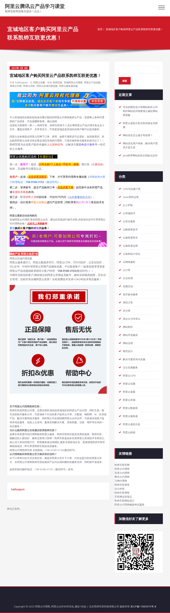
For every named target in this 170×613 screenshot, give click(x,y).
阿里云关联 (29, 85)
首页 (99, 29)
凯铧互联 (57, 82)
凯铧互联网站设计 (124, 500)
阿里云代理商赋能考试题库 (129, 504)
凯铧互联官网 (122, 464)
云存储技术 (129, 213)
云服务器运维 (130, 245)
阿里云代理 (16, 85)
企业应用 (128, 278)
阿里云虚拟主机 (131, 424)
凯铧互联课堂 (122, 484)
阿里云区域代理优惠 (47, 85)
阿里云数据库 (130, 408)
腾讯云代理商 (122, 476)
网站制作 (128, 326)
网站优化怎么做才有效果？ (138, 135)
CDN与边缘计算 (131, 188)
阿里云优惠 (39, 82)
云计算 (126, 270)
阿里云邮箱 (129, 432)
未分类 (126, 310)
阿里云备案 (129, 391)
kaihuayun (21, 82)
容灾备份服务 (130, 294)
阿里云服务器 (130, 416)
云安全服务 (129, 221)
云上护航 (128, 205)
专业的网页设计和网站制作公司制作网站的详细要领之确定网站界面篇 (140, 111)
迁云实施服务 (130, 367)
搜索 (124, 80)
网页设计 (128, 351)
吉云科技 (120, 488)
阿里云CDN (129, 375)
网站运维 (128, 343)
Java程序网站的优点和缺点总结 (140, 155)
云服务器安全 (130, 237)
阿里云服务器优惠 (68, 85)
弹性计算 (128, 302)
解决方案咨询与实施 (134, 359)
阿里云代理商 (122, 468)
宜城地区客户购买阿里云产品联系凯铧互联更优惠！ (134, 29)
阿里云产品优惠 (92, 82)
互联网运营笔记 (123, 496)
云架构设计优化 (131, 253)
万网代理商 (121, 480)
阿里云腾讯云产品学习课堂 (35, 6)
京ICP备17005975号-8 (143, 606)
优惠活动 (128, 286)
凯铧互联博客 (122, 492)
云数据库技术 (130, 229)
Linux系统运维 (131, 197)
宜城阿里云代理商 (73, 82)
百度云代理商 (122, 472)
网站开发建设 (130, 335)
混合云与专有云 (131, 318)
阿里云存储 (129, 399)
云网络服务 (129, 262)
